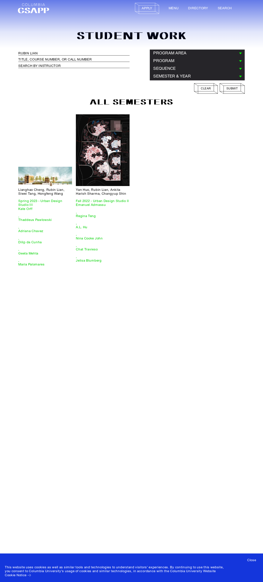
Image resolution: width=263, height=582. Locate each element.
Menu (174, 8)
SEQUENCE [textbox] (164, 68)
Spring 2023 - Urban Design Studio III (40, 203)
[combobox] (197, 53)
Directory (198, 8)
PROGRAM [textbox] (163, 60)
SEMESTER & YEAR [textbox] (172, 76)
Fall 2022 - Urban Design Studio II (102, 201)
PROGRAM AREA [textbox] (169, 53)
